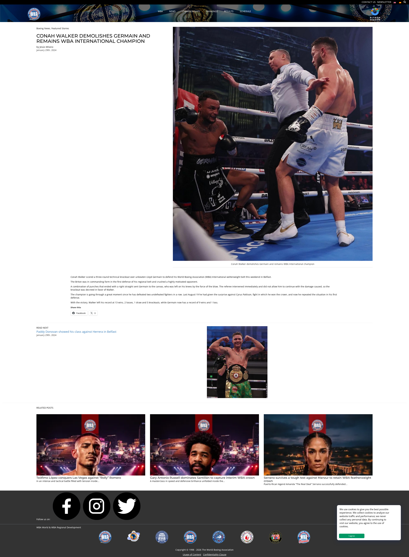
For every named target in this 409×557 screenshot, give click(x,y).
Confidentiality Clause (214, 554)
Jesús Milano (46, 46)
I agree (352, 535)
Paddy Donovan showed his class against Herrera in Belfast (76, 332)
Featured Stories (60, 28)
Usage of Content (192, 554)
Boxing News (43, 28)
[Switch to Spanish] (400, 1)
